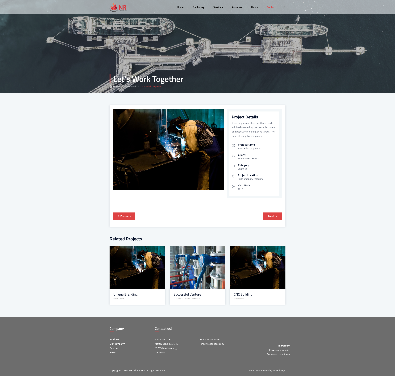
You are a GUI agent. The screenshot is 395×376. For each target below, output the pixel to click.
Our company (117, 343)
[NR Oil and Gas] (118, 7)
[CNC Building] (253, 250)
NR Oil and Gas (137, 370)
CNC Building (243, 294)
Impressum (284, 345)
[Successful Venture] (193, 250)
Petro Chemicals (192, 298)
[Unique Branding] (133, 250)
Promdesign (279, 370)
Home (116, 86)
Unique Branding (125, 294)
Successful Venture (187, 294)
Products (114, 339)
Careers (114, 348)
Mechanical (118, 298)
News (113, 352)
